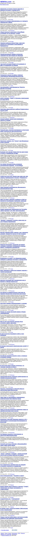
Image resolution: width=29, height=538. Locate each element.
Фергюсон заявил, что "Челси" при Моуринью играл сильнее (14, 141)
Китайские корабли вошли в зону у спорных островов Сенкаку (13, 356)
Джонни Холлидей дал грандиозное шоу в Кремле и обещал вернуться (13, 281)
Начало (2, 533)
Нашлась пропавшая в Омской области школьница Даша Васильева (12, 389)
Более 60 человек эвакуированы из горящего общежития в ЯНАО (14, 21)
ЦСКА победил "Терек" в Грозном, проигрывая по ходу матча (14, 99)
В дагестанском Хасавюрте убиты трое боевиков (12, 334)
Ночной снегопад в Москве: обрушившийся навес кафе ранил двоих (13, 444)
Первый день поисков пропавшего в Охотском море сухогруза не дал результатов (14, 130)
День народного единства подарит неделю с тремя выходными (13, 271)
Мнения (12, 484)
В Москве (9, 534)
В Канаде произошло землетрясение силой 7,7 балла (14, 346)
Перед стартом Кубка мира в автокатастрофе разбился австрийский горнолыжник (14, 517)
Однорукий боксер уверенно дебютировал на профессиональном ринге (14, 377)
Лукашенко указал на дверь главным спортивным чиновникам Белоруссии (11, 75)
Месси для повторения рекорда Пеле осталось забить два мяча (11, 322)
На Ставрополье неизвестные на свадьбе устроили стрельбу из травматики (13, 465)
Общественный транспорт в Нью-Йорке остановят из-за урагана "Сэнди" (12, 32)
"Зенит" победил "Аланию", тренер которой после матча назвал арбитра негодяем (13, 454)
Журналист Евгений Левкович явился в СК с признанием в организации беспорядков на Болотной (13, 421)
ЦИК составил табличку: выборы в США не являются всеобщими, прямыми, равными (13, 200)
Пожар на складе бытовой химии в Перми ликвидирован (13, 312)
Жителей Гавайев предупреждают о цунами (13, 303)
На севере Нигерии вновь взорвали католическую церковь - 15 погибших (11, 164)
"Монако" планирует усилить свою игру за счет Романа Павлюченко (13, 221)
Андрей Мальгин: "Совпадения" (10, 499)
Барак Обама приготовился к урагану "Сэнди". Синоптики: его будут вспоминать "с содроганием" (14, 488)
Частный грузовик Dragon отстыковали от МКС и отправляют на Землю (13, 64)
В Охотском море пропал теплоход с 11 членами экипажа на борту (12, 366)
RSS (19, 533)
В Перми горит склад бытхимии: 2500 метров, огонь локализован (14, 509)
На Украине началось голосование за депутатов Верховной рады (11, 434)
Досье (6, 533)
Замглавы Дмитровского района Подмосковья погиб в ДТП (14, 110)
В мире (12, 41)
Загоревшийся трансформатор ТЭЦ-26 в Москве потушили (12, 88)
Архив (9, 533)
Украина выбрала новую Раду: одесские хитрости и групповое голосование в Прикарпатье (12, 44)
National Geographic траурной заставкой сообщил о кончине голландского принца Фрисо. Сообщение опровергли (12, 246)
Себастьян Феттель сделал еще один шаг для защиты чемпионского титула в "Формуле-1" (14, 177)
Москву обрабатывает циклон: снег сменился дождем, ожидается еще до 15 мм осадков (14, 233)
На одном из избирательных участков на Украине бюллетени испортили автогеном (13, 293)
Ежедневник (14, 533)
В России (12, 30)
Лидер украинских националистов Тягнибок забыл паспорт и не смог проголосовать (13, 210)
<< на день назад (5, 530)
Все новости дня (4, 4)
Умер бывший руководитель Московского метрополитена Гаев (13, 188)
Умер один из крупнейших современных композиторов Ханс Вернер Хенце (12, 398)
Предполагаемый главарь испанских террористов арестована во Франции (11, 55)
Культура (12, 290)
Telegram (23, 533)
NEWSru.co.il (3, 534)
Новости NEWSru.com (6, 535)
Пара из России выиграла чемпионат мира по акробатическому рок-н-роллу (14, 410)
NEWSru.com (5, 2)
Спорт (12, 19)
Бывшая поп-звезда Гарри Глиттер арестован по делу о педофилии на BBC (14, 152)
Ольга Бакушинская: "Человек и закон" (12, 475)
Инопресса (14, 534)
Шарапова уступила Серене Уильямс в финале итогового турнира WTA (12, 9)
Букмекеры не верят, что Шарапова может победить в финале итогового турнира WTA (13, 259)
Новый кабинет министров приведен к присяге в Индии (12, 119)
